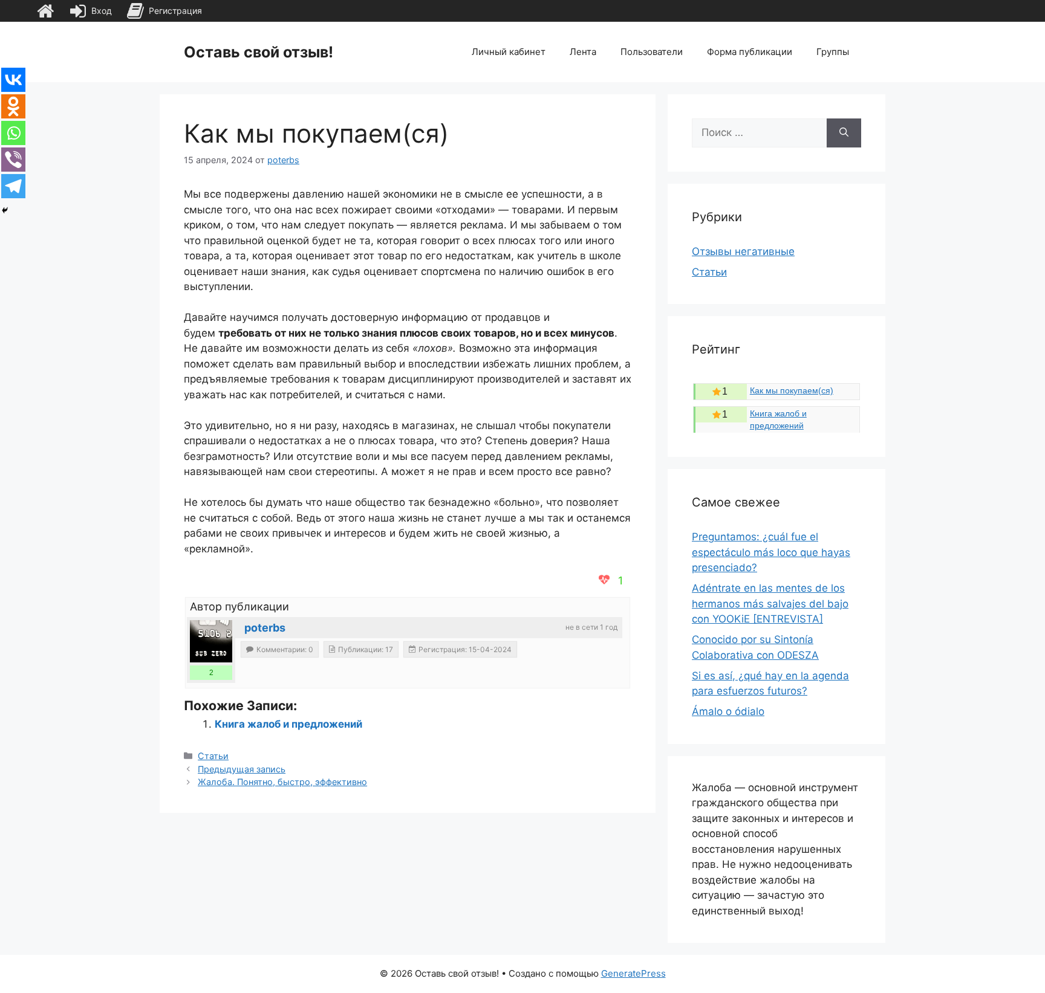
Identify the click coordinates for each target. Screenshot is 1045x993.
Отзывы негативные (743, 251)
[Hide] (5, 210)
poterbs (264, 627)
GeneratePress (633, 973)
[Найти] (844, 132)
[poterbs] (211, 641)
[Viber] (13, 159)
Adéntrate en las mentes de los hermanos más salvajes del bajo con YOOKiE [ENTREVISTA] (770, 603)
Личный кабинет (508, 51)
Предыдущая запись (241, 769)
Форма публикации (749, 51)
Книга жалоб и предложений (288, 724)
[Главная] (45, 11)
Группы (832, 51)
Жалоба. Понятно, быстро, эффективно (282, 782)
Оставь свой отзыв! (258, 52)
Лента (583, 51)
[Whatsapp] (13, 133)
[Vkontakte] (13, 80)
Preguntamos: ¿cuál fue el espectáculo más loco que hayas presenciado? (771, 552)
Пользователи (651, 51)
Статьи (213, 756)
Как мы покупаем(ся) (791, 390)
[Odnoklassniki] (13, 106)
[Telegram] (13, 186)
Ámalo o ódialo (728, 711)
